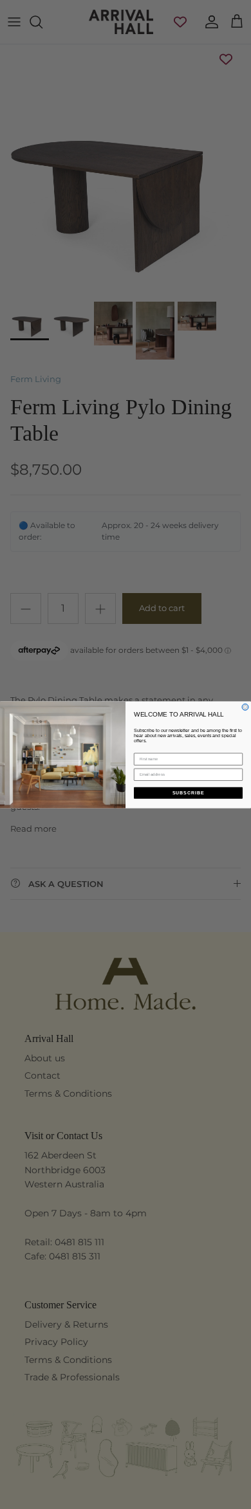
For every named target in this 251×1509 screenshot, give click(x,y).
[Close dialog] (245, 707)
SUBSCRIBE (188, 792)
